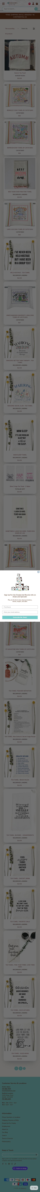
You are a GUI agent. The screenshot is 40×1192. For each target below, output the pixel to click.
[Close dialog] (38, 572)
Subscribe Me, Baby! (20, 617)
